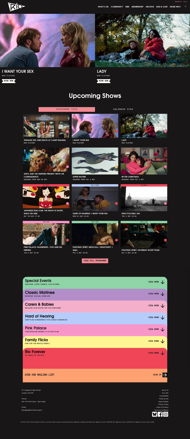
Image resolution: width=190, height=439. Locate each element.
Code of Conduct (162, 407)
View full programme (95, 261)
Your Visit (165, 393)
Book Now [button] (8, 81)
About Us (165, 390)
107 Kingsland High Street (31, 390)
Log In (185, 1)
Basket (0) (178, 1)
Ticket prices (163, 399)
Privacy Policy (163, 404)
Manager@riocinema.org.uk (32, 410)
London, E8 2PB (27, 393)
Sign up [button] (157, 375)
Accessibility (163, 396)
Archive (150, 7)
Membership (137, 7)
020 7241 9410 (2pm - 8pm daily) (33, 401)
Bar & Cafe (162, 7)
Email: (24, 407)
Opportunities (163, 401)
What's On (103, 7)
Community (117, 7)
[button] (185, 6)
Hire (127, 7)
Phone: (24, 399)
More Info (175, 7)
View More (153, 282)
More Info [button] (47, 49)
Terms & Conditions (161, 410)
